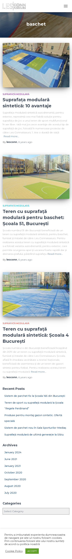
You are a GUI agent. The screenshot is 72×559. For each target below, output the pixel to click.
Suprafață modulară (16, 94)
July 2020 (10, 492)
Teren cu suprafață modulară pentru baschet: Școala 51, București (33, 217)
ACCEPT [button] (32, 551)
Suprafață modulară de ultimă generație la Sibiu (34, 434)
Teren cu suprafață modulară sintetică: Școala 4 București (36, 335)
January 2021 (12, 466)
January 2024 (12, 452)
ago (25, 142)
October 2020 (13, 472)
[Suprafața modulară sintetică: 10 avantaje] (36, 65)
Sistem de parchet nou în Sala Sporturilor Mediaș (35, 427)
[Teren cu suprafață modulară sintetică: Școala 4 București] (36, 294)
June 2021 (10, 459)
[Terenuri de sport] (15, 6)
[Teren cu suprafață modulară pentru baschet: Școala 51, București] (36, 177)
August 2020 (12, 486)
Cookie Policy (14, 551)
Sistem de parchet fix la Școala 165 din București (34, 395)
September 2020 (15, 479)
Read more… (11, 136)
